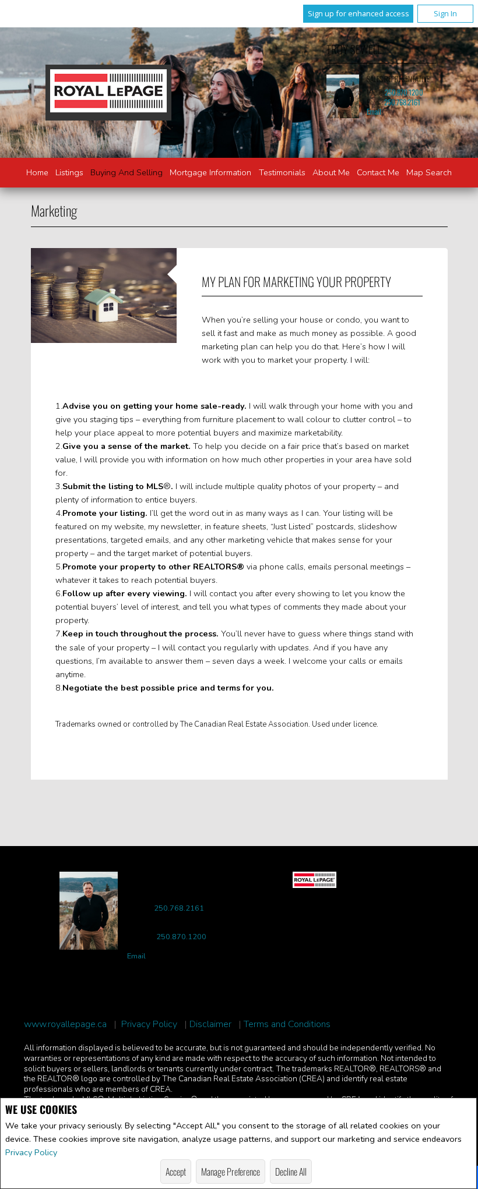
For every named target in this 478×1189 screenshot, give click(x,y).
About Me (331, 172)
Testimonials (282, 172)
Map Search (429, 172)
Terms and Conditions (287, 1024)
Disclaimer (210, 1024)
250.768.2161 (402, 102)
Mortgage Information (210, 172)
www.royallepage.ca (65, 1024)
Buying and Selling (126, 172)
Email (374, 111)
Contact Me (378, 172)
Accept (176, 1172)
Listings (69, 172)
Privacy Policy (31, 1152)
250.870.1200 (404, 92)
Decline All (291, 1172)
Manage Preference (230, 1172)
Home (37, 172)
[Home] (108, 92)
